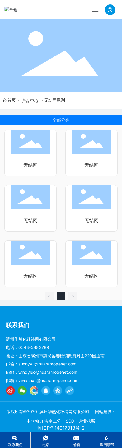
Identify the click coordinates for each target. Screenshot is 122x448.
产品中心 (30, 100)
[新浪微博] (10, 390)
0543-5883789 (33, 347)
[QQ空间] (57, 390)
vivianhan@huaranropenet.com (48, 380)
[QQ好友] (45, 390)
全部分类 (61, 120)
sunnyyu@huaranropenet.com (47, 363)
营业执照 (87, 420)
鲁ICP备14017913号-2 (61, 428)
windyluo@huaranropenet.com (47, 372)
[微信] (22, 390)
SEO (70, 420)
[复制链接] (69, 390)
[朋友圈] (34, 390)
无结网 (30, 165)
